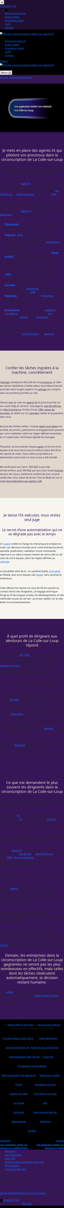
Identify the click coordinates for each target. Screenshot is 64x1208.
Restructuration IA (15, 41)
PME (27, 655)
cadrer (10, 992)
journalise (51, 426)
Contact (9, 55)
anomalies (42, 317)
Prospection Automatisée (32, 1065)
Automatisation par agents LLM (24, 481)
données (34, 413)
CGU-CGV (10, 1158)
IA (29, 183)
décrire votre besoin (49, 1024)
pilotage (48, 728)
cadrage (42, 389)
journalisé (54, 571)
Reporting (11, 295)
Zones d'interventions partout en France (22, 1193)
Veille (8, 274)
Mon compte (12, 1165)
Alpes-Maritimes (48, 1037)
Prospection (12, 224)
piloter (39, 574)
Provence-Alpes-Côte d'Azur (18, 1037)
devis (20, 235)
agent (24, 183)
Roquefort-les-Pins (45, 1083)
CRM (53, 194)
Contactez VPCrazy (15, 1169)
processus (46, 382)
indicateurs (47, 295)
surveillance (11, 313)
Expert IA (48, 1055)
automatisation (30, 334)
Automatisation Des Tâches (24, 1055)
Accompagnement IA (17, 1046)
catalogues (32, 288)
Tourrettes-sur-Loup (45, 1092)
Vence (18, 1083)
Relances (10, 235)
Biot (45, 1102)
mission (58, 470)
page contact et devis (46, 995)
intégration (17, 714)
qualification (53, 242)
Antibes (32, 1129)
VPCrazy (26, 1203)
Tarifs (8, 52)
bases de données (23, 857)
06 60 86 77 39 (11, 1200)
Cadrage (5, 382)
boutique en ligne (10, 665)
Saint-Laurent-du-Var (45, 1111)
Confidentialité (13, 1155)
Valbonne (45, 1120)
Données (10, 285)
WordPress (25, 854)
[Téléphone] (1, 68)
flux (50, 313)
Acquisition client (14, 48)
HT (36, 467)
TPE (21, 655)
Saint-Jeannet (18, 1120)
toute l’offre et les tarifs (20, 1024)
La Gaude (18, 1102)
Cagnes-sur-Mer (18, 1092)
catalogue (50, 310)
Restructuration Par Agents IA (19, 1074)
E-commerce (12, 310)
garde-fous (6, 214)
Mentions (10, 1151)
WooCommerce (25, 194)
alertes (24, 317)
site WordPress (52, 406)
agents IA (19, 745)
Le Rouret (18, 1111)
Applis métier (12, 44)
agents (24, 211)
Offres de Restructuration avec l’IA (24, 1162)
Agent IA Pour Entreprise (44, 1046)
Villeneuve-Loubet (49, 1074)
